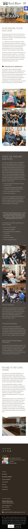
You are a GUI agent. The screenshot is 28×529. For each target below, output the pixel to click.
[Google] (8, 451)
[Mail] (10, 451)
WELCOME (4, 474)
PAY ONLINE (5, 487)
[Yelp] (3, 451)
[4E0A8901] (14, 426)
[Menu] (24, 3)
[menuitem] (24, 3)
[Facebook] (5, 451)
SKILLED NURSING (6, 479)
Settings (18, 526)
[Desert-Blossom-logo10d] (11, 3)
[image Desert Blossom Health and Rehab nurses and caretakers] (14, 117)
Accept (11, 526)
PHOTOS (4, 484)
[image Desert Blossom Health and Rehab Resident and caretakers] (14, 98)
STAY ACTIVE (5, 482)
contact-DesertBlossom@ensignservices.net (14, 512)
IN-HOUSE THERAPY (7, 476)
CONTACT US (5, 489)
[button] (26, 8)
